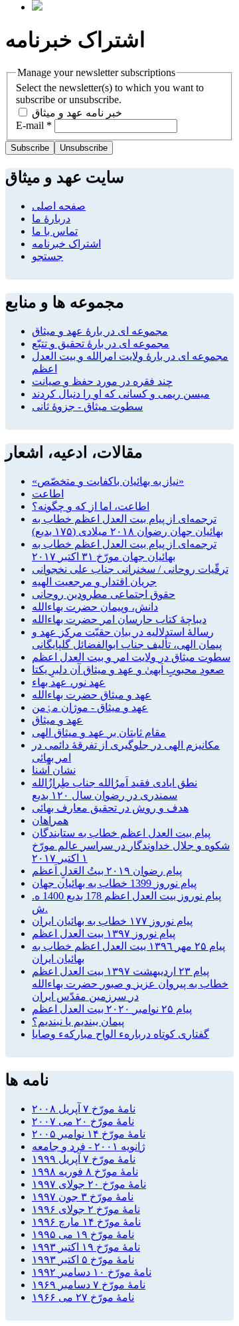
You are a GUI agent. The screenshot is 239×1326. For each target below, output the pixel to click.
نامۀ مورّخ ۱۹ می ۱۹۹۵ (83, 1234)
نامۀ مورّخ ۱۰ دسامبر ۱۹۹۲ (91, 1272)
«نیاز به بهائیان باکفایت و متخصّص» (108, 481)
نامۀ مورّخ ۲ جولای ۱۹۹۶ (86, 1209)
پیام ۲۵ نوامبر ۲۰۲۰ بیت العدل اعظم (112, 1009)
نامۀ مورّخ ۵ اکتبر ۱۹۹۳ (83, 1259)
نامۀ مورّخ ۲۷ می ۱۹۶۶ (83, 1297)
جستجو (47, 256)
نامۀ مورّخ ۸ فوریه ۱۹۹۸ (85, 1171)
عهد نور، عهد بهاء (69, 682)
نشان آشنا (54, 770)
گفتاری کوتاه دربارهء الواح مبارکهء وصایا (120, 1034)
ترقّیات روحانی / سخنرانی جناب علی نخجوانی (130, 569)
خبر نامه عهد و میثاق (77, 112)
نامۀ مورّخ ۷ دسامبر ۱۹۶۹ (88, 1284)
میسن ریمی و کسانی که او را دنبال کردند (121, 393)
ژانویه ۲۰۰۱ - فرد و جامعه (88, 1146)
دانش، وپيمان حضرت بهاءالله (95, 606)
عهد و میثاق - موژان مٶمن (90, 707)
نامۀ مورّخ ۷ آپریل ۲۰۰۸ (83, 1108)
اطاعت (48, 493)
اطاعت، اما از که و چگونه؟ (90, 506)
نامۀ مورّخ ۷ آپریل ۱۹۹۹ (83, 1159)
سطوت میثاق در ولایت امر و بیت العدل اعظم (131, 657)
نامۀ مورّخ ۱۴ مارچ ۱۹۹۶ (86, 1221)
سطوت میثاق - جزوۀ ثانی (87, 406)
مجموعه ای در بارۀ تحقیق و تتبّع (100, 343)
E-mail (34, 125)
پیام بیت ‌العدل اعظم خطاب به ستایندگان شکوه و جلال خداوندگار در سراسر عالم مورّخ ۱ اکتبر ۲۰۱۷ (131, 845)
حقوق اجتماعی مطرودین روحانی (103, 594)
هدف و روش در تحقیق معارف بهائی (110, 807)
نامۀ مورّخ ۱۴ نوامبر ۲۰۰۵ (88, 1134)
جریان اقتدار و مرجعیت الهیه (94, 581)
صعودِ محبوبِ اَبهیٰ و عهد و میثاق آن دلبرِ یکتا (128, 669)
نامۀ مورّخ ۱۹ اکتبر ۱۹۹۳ (86, 1247)
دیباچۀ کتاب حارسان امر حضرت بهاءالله (119, 619)
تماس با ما (55, 231)
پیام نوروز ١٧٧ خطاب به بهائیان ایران (112, 921)
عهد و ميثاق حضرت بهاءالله (91, 694)
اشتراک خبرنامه (66, 243)
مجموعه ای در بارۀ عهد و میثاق (100, 331)
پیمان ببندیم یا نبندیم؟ (78, 1021)
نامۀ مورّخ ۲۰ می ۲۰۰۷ (83, 1121)
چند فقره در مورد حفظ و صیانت (102, 381)
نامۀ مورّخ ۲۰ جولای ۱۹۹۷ (89, 1184)
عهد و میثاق (57, 719)
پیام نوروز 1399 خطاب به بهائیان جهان (114, 883)
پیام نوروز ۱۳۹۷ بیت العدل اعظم (103, 933)
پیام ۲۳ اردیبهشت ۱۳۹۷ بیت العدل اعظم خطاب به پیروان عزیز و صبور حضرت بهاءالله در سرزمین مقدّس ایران (130, 984)
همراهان (50, 820)
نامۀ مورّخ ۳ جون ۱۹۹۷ (82, 1196)
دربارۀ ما (51, 218)
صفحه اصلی (59, 206)
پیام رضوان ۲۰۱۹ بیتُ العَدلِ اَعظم (107, 870)
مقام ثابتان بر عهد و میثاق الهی (99, 732)
